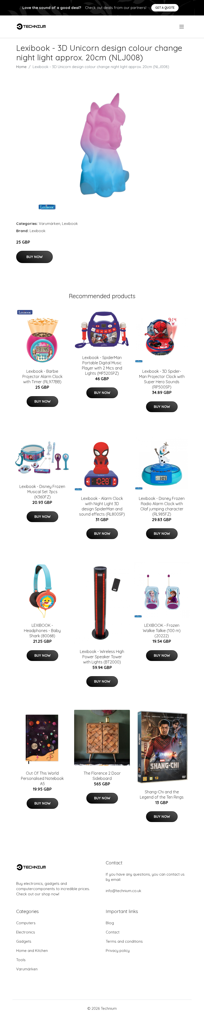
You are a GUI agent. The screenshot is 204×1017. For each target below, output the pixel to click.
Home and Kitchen (32, 950)
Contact (112, 932)
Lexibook (70, 223)
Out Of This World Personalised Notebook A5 (42, 778)
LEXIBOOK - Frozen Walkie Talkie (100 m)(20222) (162, 630)
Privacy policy (118, 950)
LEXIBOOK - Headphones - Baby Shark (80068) (42, 630)
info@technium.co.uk (123, 890)
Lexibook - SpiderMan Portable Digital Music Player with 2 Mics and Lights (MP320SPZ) (102, 365)
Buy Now (34, 257)
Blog (110, 923)
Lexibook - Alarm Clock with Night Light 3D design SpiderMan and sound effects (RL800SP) (102, 506)
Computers (26, 923)
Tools (21, 959)
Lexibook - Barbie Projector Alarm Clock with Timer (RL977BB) (42, 376)
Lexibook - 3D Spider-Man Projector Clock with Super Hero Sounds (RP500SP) (162, 379)
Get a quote (165, 7)
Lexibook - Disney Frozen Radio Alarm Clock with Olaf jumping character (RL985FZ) (162, 506)
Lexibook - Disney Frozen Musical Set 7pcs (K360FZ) (42, 491)
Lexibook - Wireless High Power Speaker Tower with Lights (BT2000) (102, 656)
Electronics (25, 932)
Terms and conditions (124, 941)
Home (21, 66)
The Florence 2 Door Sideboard (102, 776)
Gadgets (23, 941)
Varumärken (49, 223)
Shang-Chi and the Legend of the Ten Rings (162, 794)
